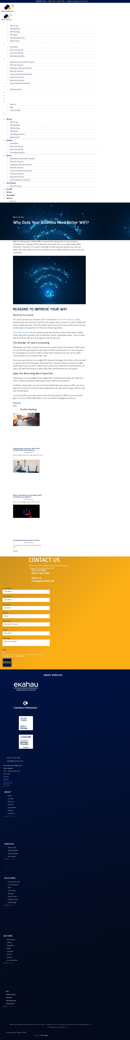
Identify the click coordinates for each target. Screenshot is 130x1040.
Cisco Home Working (16, 53)
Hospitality (10, 945)
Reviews (10, 810)
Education (10, 951)
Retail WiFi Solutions (16, 71)
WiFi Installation (13, 850)
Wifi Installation (15, 28)
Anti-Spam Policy (11, 1000)
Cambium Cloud (13, 899)
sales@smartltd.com (80, 1)
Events (9, 954)
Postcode (7, 621)
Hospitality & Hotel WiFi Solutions (21, 68)
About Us (9, 101)
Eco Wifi (8, 92)
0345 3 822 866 (58, 1)
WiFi (39, 241)
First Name (7, 588)
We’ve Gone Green (16, 89)
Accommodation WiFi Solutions (20, 83)
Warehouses (11, 939)
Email (5, 630)
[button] (50, 116)
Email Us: (37, 578)
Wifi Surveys (14, 25)
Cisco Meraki (14, 47)
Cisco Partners (10, 86)
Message (6, 638)
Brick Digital (44, 1035)
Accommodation (12, 960)
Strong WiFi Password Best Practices (26, 540)
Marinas (9, 957)
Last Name (7, 596)
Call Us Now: (39, 570)
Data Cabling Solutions (17, 38)
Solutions (9, 44)
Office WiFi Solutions (16, 65)
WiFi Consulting (13, 853)
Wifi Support (14, 35)
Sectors (8, 59)
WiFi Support (12, 856)
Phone (5, 613)
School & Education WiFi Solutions (21, 74)
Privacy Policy (19, 656)
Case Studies (10, 98)
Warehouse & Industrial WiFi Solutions (22, 62)
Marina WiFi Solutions (17, 80)
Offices (9, 942)
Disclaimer (9, 997)
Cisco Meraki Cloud (14, 882)
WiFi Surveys (12, 847)
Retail (9, 948)
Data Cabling (12, 902)
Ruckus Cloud (12, 896)
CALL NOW (11, 215)
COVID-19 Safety (15, 110)
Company (7, 605)
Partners (8, 95)
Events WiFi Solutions (17, 77)
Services (8, 22)
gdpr (5, 650)
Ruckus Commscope (16, 50)
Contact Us (9, 113)
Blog (11, 107)
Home (10, 796)
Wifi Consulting (15, 32)
